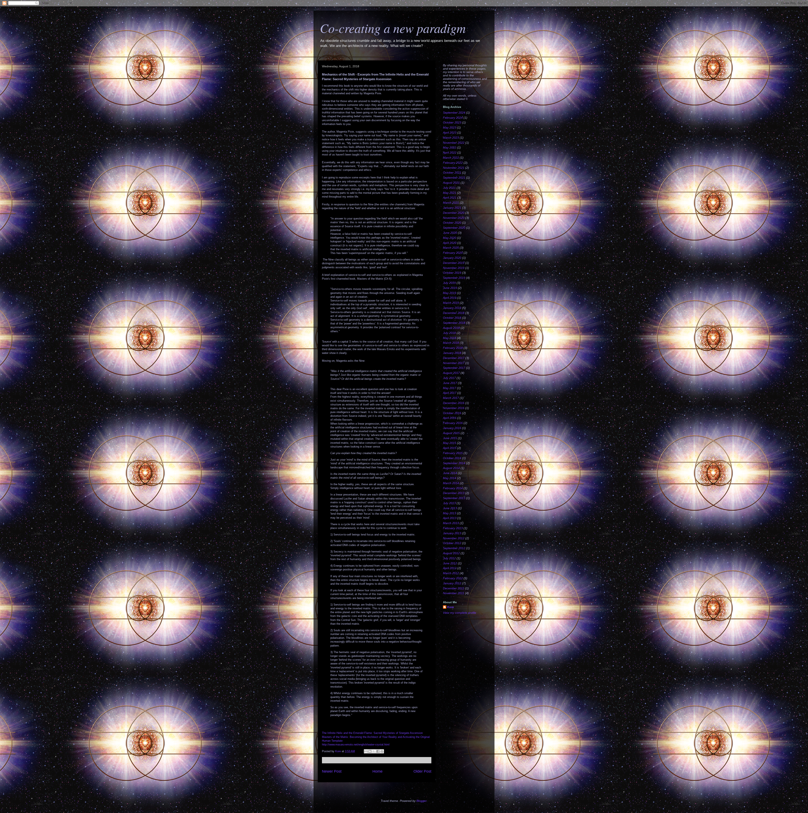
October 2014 (452, 458)
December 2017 (453, 358)
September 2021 (454, 177)
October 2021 (452, 172)
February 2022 (453, 162)
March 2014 (451, 483)
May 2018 (449, 338)
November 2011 (453, 593)
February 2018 (453, 347)
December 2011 (453, 588)
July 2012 (449, 558)
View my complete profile (459, 612)
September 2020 (454, 227)
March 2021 (451, 202)
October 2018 (452, 317)
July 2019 (449, 282)
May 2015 (449, 443)
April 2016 (449, 418)
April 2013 (449, 518)
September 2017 (454, 367)
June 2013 (450, 508)
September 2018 (454, 322)
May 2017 (449, 388)
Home (377, 771)
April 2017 (449, 393)
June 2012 (450, 563)
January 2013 (452, 533)
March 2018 (451, 342)
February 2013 (453, 528)
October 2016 (452, 413)
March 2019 (451, 302)
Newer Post (332, 771)
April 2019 (449, 297)
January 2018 (452, 353)
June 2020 (450, 232)
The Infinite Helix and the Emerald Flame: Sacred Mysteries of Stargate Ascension (372, 733)
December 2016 (453, 403)
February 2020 (453, 252)
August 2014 (451, 468)
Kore (450, 607)
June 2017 (450, 383)
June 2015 (450, 438)
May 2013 (449, 513)
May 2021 (449, 192)
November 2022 (453, 142)
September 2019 (454, 277)
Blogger (421, 800)
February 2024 (453, 117)
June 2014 (450, 473)
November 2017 (453, 363)
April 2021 (449, 197)
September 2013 (454, 498)
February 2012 (453, 578)
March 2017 (451, 398)
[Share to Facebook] (378, 751)
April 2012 (449, 568)
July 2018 (449, 333)
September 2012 (454, 548)
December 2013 (453, 493)
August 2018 (451, 327)
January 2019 (452, 308)
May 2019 (449, 293)
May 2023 (449, 127)
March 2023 (451, 137)
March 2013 (451, 523)
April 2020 (449, 242)
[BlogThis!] (370, 751)
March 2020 (451, 247)
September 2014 (454, 463)
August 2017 (451, 373)
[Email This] (366, 751)
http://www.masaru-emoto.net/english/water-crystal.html (355, 744)
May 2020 (449, 237)
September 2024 (454, 112)
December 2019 (453, 262)
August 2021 (451, 182)
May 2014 (449, 478)
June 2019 (450, 288)
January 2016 (452, 428)
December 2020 (453, 212)
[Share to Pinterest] (382, 751)
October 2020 (452, 222)
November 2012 (453, 538)
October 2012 (452, 543)
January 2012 (452, 583)
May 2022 (449, 147)
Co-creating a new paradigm (393, 27)
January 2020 (452, 257)
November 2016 (453, 408)
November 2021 (453, 167)
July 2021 (449, 187)
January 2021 (452, 207)
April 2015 (449, 448)
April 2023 (449, 132)
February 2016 (453, 423)
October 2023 (452, 122)
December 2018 (453, 313)
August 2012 (451, 553)
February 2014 (453, 488)
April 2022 (449, 152)
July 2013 (449, 503)
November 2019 (453, 268)
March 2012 (451, 573)
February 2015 (453, 453)
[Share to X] (374, 751)
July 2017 (449, 378)
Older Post (422, 771)
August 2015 (451, 433)
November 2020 (453, 217)
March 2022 (451, 157)
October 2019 (452, 272)
